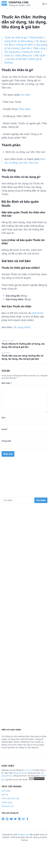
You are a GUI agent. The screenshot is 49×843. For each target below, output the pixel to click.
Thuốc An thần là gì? (15, 37)
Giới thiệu (6, 791)
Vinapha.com (18, 2)
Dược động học (23, 55)
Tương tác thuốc (31, 51)
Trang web (6, 441)
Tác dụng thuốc (21, 327)
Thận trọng (39, 48)
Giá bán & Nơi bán (16, 59)
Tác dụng (40, 41)
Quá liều (25, 48)
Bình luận (7, 383)
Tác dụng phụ (11, 51)
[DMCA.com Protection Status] (37, 779)
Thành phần (36, 37)
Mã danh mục (8, 806)
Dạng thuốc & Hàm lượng (18, 41)
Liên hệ (5, 794)
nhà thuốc (37, 313)
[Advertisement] (24, 478)
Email (5, 429)
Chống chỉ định (24, 44)
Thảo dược (24, 109)
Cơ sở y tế (29, 770)
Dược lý (8, 55)
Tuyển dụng (7, 802)
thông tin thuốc (19, 773)
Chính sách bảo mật (10, 798)
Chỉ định (9, 44)
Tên (4, 417)
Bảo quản (40, 55)
